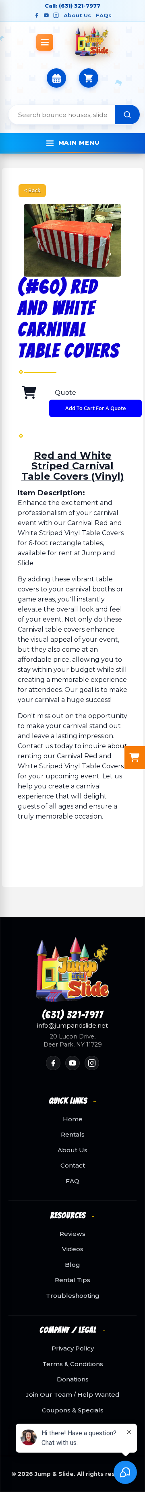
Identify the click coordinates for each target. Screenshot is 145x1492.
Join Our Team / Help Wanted (73, 1394)
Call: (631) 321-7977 (72, 5)
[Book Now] (56, 78)
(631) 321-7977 (73, 1015)
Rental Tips (72, 1280)
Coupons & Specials (73, 1410)
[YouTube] (46, 15)
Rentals (73, 1134)
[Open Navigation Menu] (44, 42)
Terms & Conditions (72, 1364)
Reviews (72, 1234)
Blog (72, 1264)
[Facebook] (36, 15)
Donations (73, 1379)
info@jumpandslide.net (72, 1025)
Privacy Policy (73, 1348)
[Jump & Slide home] (72, 969)
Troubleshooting (72, 1295)
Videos (72, 1249)
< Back (32, 190)
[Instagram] (56, 15)
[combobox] (61, 114)
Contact (72, 1165)
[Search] (127, 114)
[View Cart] (88, 78)
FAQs (104, 15)
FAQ (72, 1181)
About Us (77, 15)
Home (73, 1119)
